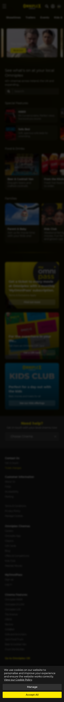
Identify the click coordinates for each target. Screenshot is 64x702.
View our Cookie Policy (18, 679)
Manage (32, 686)
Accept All (32, 694)
